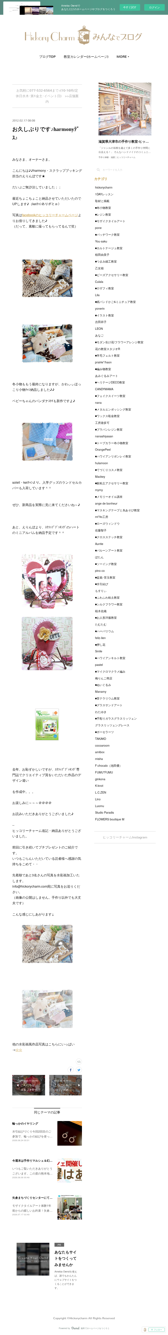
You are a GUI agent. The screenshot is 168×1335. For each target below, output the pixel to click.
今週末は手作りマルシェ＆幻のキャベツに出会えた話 (46, 1160)
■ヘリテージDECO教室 (110, 382)
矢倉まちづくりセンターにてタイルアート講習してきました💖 (52, 1197)
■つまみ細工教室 (106, 261)
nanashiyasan (104, 436)
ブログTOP (47, 57)
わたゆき (101, 712)
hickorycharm (103, 187)
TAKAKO (100, 739)
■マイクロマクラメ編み (110, 671)
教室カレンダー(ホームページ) (86, 57)
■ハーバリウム (104, 631)
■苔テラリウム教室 (107, 698)
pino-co (100, 571)
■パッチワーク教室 (107, 234)
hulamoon (101, 463)
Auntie (99, 544)
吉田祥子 (101, 322)
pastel (99, 665)
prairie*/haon (103, 362)
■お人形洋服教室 (106, 617)
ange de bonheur (106, 503)
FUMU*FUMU (104, 772)
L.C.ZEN (100, 792)
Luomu (99, 806)
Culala (99, 282)
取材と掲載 (102, 201)
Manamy (100, 691)
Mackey (100, 476)
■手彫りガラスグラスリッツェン (116, 718)
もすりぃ (101, 591)
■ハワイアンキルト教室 (110, 658)
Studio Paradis (104, 812)
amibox (99, 752)
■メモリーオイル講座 (109, 497)
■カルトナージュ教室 (109, 248)
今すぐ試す (129, 7)
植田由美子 (102, 254)
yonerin (100, 308)
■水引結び (101, 584)
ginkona (100, 779)
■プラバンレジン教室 (109, 429)
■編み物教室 (103, 369)
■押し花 (100, 644)
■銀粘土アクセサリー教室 (111, 483)
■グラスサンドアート (109, 705)
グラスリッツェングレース (112, 725)
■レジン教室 (103, 214)
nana (98, 402)
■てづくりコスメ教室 (109, 470)
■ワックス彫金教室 (107, 416)
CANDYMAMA (104, 389)
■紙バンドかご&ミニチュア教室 (115, 302)
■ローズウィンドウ (107, 523)
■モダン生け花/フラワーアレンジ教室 (119, 342)
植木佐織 (101, 611)
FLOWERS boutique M (109, 819)
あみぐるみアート (106, 376)
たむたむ (101, 624)
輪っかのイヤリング (25, 1123)
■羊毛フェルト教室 (107, 355)
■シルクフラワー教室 (109, 604)
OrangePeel (103, 449)
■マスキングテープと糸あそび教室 (117, 510)
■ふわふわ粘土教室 (107, 597)
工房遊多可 (102, 423)
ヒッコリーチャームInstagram (125, 837)
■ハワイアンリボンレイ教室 (113, 456)
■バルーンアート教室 (109, 550)
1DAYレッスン (104, 194)
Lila (97, 295)
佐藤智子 (101, 530)
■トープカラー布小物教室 (111, 443)
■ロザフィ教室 (104, 288)
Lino (98, 799)
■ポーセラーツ (104, 732)
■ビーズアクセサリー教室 (111, 275)
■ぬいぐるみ (103, 685)
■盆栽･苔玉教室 (105, 577)
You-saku (101, 241)
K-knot (99, 785)
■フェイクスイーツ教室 (110, 396)
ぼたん (99, 557)
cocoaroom (102, 745)
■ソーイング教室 (106, 564)
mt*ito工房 (101, 517)
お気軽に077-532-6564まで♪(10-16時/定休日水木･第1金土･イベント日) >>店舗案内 (47, 96)
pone (98, 228)
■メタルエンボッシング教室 (113, 409)
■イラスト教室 (104, 315)
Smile (98, 651)
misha (99, 759)
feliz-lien (100, 638)
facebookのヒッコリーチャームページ (50, 215)
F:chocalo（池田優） (108, 765)
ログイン (154, 7)
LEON (99, 328)
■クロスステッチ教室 (109, 537)
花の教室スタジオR (107, 349)
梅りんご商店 (103, 678)
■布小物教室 (103, 208)
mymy (99, 490)
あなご (99, 335)
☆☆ (19, 1049)
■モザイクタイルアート (110, 221)
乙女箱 (99, 268)
